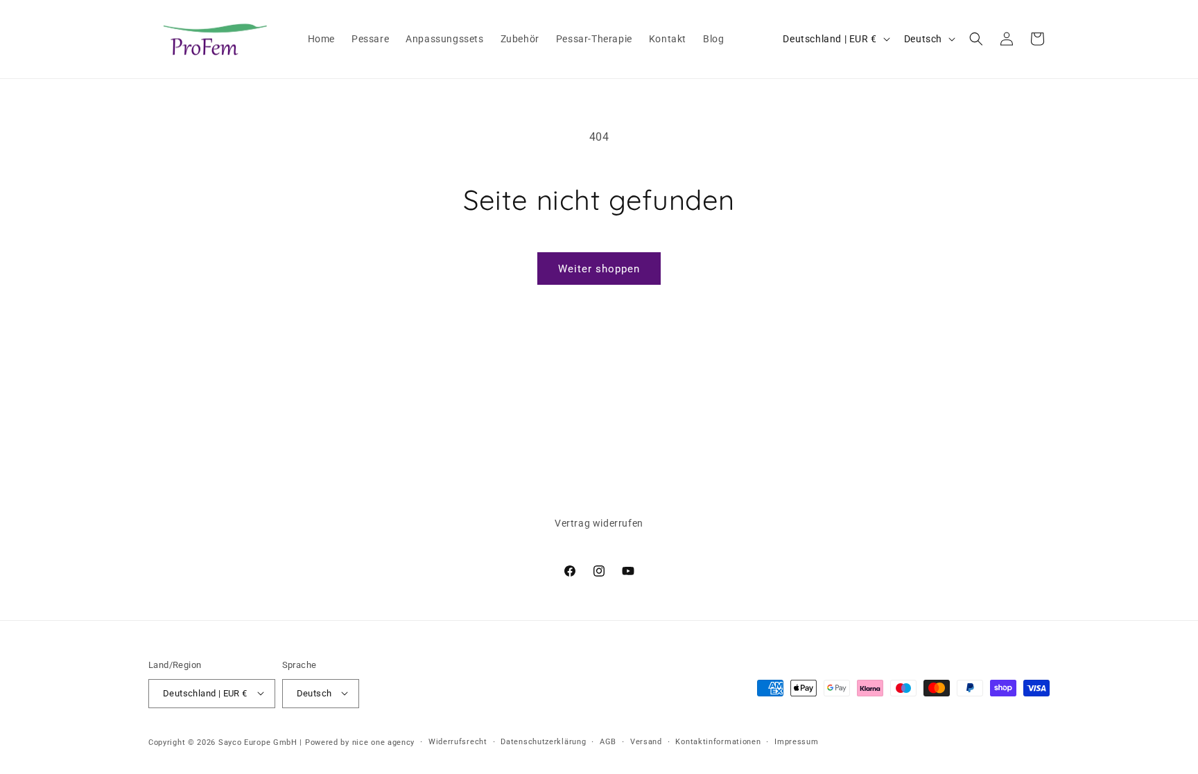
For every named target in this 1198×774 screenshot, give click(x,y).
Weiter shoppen (599, 269)
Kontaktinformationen (718, 741)
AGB (608, 741)
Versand (646, 741)
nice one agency (383, 741)
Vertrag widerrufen (599, 523)
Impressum (796, 741)
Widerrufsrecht (457, 741)
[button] (976, 39)
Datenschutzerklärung (543, 741)
